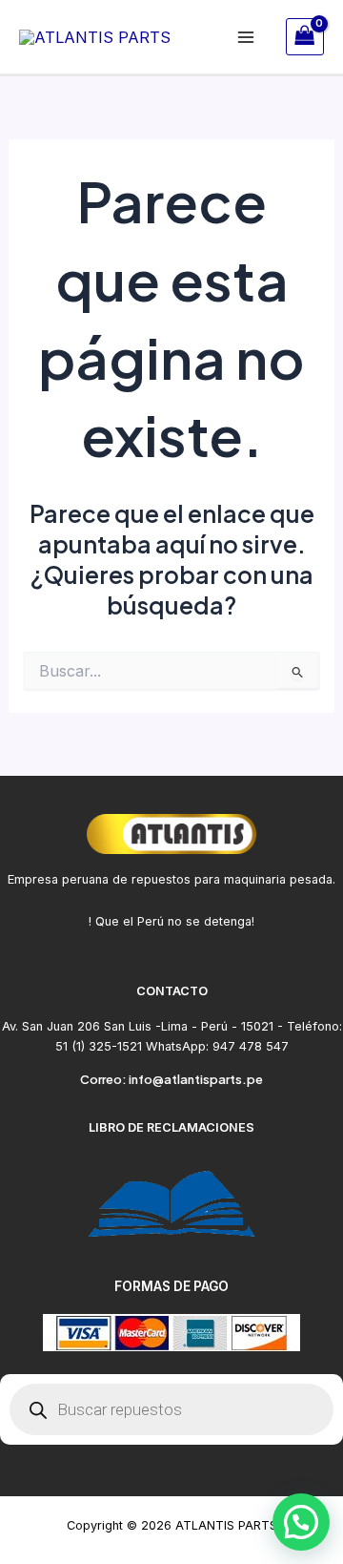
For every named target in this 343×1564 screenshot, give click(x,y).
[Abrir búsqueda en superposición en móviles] (171, 1409)
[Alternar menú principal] (246, 36)
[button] (301, 1522)
